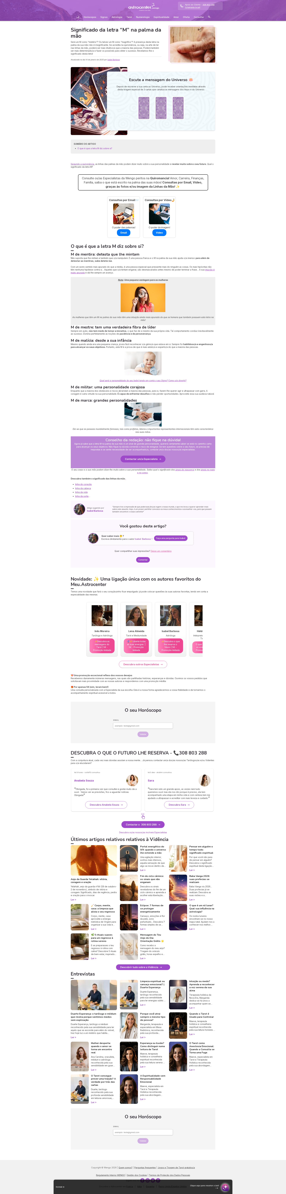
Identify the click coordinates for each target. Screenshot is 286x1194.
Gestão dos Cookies (137, 1175)
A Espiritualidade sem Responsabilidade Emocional (152, 1079)
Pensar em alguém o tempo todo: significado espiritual (201, 850)
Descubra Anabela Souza (104, 804)
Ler (72, 899)
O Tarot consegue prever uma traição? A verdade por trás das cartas (103, 1080)
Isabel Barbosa (113, 60)
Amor (176, 17)
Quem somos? (125, 1167)
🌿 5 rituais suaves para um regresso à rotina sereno (102, 938)
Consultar (199, 17)
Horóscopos (90, 17)
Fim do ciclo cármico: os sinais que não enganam (152, 879)
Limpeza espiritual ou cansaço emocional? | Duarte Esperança (152, 984)
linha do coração (83, 484)
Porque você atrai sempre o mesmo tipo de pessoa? (152, 1017)
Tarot (129, 17)
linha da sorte (81, 496)
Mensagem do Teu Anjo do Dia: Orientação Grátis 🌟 (152, 938)
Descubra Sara (177, 804)
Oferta (186, 17)
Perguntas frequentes (145, 1167)
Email (116, 720)
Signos (104, 17)
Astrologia (117, 17)
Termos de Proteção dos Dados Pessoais (169, 1175)
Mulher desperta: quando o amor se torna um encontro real (101, 1048)
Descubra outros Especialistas (141, 664)
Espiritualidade (161, 17)
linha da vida (81, 492)
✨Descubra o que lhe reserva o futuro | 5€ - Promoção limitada (170, 645)
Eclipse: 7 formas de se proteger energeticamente (151, 908)
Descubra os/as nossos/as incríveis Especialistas (143, 832)
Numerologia (143, 17)
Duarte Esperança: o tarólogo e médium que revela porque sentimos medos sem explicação (93, 1017)
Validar (143, 734)
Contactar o (141, 824)
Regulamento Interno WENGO (110, 1175)
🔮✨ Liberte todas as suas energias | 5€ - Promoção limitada (136, 645)
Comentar (142, 559)
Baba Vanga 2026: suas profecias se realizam (199, 879)
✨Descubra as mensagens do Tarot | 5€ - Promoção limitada (102, 645)
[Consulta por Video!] (159, 213)
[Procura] (209, 17)
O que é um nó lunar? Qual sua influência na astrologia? (201, 908)
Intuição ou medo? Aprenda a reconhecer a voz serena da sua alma (201, 986)
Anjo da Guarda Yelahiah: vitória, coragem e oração (89, 881)
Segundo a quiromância (82, 164)
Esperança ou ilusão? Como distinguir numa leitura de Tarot (152, 1046)
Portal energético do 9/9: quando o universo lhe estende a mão (153, 850)
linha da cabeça (83, 488)
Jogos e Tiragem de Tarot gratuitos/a (176, 1167)
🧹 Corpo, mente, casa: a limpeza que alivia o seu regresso (103, 908)
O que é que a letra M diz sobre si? (94, 148)
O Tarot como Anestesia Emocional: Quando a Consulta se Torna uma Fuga (201, 1048)
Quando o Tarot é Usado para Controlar (201, 1015)
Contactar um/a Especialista (141, 459)
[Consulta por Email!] (123, 213)
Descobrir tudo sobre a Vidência (139, 967)
